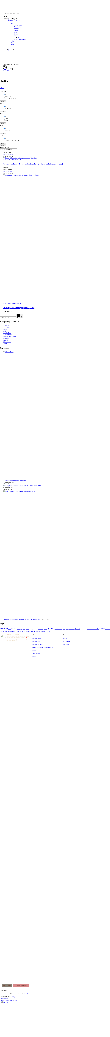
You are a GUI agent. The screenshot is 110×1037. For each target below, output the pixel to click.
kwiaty (102, 628)
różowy (7, 118)
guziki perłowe (58, 629)
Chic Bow (8, 130)
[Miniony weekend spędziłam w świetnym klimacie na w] (25, 888)
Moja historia (66, 644)
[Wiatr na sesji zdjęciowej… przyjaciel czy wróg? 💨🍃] (15, 690)
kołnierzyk (89, 629)
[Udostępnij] (104, 2)
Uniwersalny (8, 108)
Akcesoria (6, 326)
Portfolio (65, 638)
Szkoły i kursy (66, 641)
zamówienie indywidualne (40, 631)
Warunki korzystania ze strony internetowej (42, 647)
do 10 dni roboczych (10, 98)
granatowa (40, 629)
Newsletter (26, 993)
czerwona (27, 629)
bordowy (19, 629)
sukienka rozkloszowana (6, 631)
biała (9, 629)
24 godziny (8, 96)
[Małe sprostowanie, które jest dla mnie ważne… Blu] (15, 790)
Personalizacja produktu (9, 336)
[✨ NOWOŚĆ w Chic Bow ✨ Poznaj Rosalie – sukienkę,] (5, 784)
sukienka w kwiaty (24, 631)
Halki (4, 159)
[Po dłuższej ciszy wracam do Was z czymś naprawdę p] (5, 913)
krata (93, 629)
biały (6, 120)
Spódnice (6, 338)
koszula (83, 628)
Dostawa (34, 650)
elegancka (33, 628)
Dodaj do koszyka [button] (8, 154)
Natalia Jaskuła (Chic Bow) (12, 140)
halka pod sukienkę (70, 629)
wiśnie (33, 631)
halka (64, 629)
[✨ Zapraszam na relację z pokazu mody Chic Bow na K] (15, 904)
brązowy (23, 629)
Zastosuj (3, 101)
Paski (8, 327)
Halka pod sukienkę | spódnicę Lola (18, 307)
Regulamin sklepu (36, 638)
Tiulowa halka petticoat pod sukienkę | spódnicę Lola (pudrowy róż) (33, 163)
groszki (45, 629)
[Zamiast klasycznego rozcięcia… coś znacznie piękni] (25, 776)
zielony (48, 631)
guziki (51, 628)
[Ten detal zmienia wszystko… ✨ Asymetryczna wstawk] (25, 665)
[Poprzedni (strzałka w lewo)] (3, 518)
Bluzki (5, 329)
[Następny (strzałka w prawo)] (107, 518)
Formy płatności (36, 653)
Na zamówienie (7, 334)
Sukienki (5, 340)
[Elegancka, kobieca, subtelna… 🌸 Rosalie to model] (5, 660)
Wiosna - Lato (17, 159)
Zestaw (5, 343)
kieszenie (77, 629)
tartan (30, 631)
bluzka (13, 628)
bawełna (4, 628)
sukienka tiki (15, 631)
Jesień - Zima (10, 159)
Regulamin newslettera (37, 644)
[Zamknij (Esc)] (108, 2)
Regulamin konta (36, 641)
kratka (97, 629)
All (6, 94)
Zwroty (34, 656)
